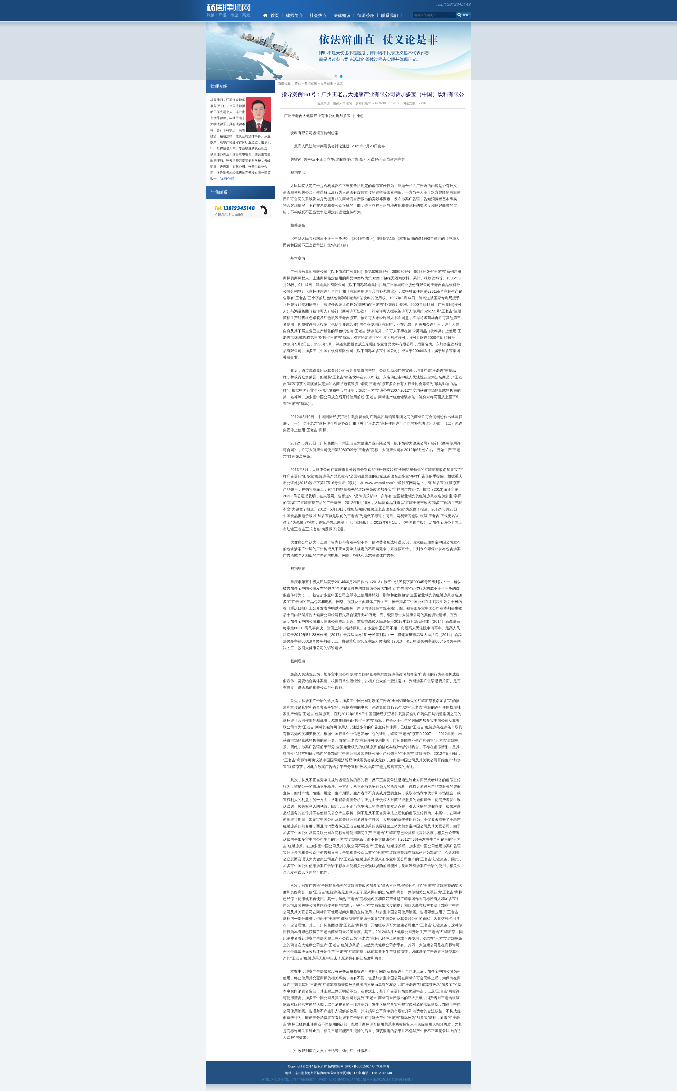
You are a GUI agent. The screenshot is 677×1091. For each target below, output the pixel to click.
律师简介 (294, 15)
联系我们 (389, 15)
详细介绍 (227, 179)
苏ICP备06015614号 (360, 1066)
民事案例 (327, 83)
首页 (275, 15)
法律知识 (341, 15)
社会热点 (318, 15)
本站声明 (382, 1066)
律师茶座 (365, 15)
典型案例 (310, 83)
